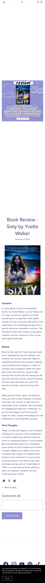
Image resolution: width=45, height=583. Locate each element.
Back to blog (10, 487)
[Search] (38, 2)
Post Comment (12, 516)
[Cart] (42, 2)
